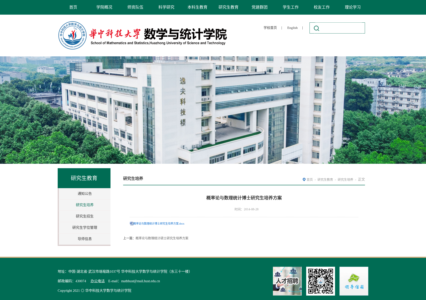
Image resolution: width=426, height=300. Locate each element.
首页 (73, 7)
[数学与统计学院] (143, 22)
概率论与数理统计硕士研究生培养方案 (162, 238)
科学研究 (166, 7)
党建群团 (260, 7)
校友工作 (322, 7)
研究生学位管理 (84, 227)
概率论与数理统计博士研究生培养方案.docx (158, 223)
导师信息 (85, 239)
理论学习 (353, 7)
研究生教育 (229, 7)
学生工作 (291, 7)
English (292, 28)
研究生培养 (85, 205)
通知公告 (85, 193)
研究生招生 (85, 216)
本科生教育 (197, 7)
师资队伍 (135, 7)
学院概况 (104, 7)
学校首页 (270, 28)
